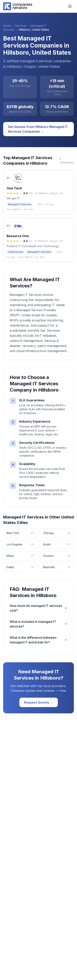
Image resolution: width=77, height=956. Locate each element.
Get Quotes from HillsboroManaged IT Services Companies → (38, 129)
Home (7, 25)
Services (20, 25)
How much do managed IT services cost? (38, 608)
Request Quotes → (38, 702)
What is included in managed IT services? (38, 624)
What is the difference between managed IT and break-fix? (38, 640)
